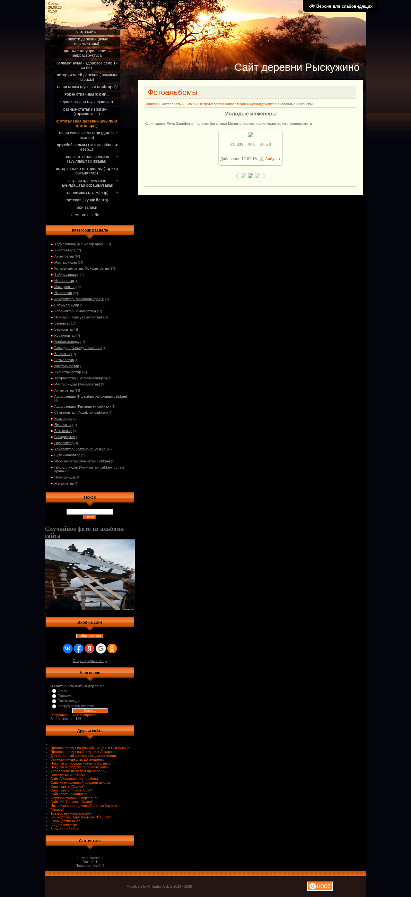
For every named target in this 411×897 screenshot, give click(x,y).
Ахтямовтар (64, 390)
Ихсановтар (64, 281)
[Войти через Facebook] (78, 648)
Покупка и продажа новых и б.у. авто (80, 763)
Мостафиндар (65, 262)
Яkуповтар (63, 293)
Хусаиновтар (64, 335)
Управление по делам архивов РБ (78, 771)
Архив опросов (84, 715)
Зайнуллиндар (66, 274)
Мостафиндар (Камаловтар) (77, 384)
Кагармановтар (66, 366)
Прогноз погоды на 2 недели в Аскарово (83, 752)
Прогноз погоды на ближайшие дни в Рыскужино (89, 748)
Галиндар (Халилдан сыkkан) (78, 348)
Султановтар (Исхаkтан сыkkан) (81, 412)
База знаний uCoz (65, 829)
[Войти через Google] (101, 648)
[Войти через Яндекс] (89, 648)
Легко (62, 690)
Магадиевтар (64, 287)
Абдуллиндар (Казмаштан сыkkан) (82, 406)
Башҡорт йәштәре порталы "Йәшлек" (80, 817)
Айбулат (273, 159)
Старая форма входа (90, 661)
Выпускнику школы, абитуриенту (77, 759)
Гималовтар (64, 443)
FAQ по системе (63, 825)
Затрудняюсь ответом (76, 706)
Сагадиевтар (64, 437)
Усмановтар (64, 483)
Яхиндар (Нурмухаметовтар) (78, 317)
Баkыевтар (63, 431)
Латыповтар (64, 360)
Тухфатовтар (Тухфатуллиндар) (80, 378)
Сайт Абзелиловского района (74, 779)
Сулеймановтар (67, 455)
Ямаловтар (63, 425)
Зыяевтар (62, 323)
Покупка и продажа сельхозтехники (79, 767)
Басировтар (64, 329)
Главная (151, 104)
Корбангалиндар (67, 341)
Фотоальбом (172, 104)
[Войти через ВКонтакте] (68, 648)
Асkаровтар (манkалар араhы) (79, 299)
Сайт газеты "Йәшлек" (68, 794)
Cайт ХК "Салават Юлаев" (71, 802)
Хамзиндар (63, 418)
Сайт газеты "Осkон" (67, 786)
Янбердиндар (65, 477)
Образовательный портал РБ (74, 798)
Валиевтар (63, 354)
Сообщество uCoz (65, 821)
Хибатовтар (63, 250)
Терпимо (65, 696)
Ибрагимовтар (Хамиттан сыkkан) (82, 461)
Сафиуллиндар (66, 305)
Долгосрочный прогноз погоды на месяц (83, 755)
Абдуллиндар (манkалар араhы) (80, 244)
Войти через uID (90, 636)
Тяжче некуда (69, 701)
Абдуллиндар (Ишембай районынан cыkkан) (90, 396)
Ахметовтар (64, 256)
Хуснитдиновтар (67, 372)
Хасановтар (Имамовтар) (75, 311)
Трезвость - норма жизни (70, 813)
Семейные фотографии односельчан (216, 104)
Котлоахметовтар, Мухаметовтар (81, 268)
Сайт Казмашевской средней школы (80, 782)
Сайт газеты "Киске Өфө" (71, 790)
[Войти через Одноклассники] (112, 648)
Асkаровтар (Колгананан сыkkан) (81, 449)
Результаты (59, 715)
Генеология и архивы (67, 775)
